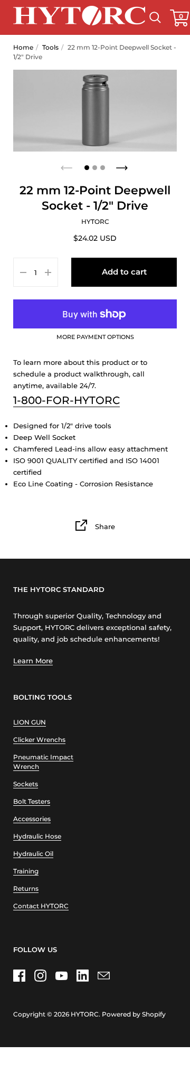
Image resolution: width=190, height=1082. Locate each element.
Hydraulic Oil (33, 854)
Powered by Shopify (134, 1014)
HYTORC (85, 1014)
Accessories (32, 819)
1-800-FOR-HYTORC (66, 400)
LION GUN (29, 722)
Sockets (25, 784)
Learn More (33, 660)
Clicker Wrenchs (39, 740)
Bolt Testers (31, 801)
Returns (26, 888)
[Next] (123, 164)
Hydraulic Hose (37, 836)
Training (26, 871)
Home (23, 47)
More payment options (95, 337)
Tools (50, 47)
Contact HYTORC (41, 906)
